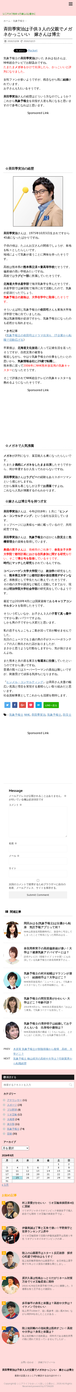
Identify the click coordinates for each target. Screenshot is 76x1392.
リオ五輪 (12, 1114)
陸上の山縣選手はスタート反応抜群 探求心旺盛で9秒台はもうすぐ (47, 1254)
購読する (11, 1077)
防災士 (67, 714)
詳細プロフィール (46, 1362)
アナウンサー (14, 1100)
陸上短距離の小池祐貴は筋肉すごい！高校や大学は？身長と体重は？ (47, 1329)
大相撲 (10, 1119)
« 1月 (5, 1184)
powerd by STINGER (43, 1386)
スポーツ (12, 1104)
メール (14, 855)
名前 (13, 843)
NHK (27, 714)
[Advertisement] (38, 137)
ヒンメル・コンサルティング (24, 682)
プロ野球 (12, 1109)
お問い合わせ (27, 1362)
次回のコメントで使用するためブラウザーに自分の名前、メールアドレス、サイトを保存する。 (37, 886)
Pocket (32, 50)
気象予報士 (16, 714)
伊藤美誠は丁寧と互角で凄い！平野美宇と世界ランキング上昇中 (47, 1229)
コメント (15, 804)
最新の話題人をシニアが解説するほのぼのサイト (38, 1375)
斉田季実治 (38, 714)
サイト (12, 868)
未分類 (10, 1124)
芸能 (9, 1133)
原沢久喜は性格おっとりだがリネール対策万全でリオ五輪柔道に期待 (47, 1279)
